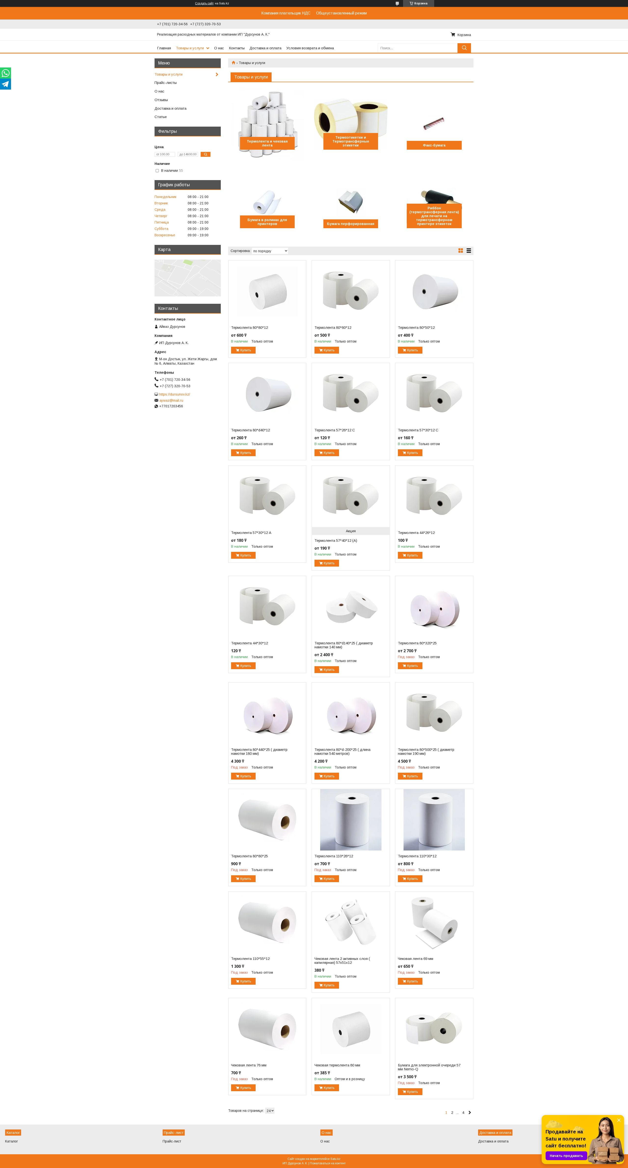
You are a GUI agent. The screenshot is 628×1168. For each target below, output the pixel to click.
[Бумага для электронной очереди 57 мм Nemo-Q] (434, 1029)
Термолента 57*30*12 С (418, 430)
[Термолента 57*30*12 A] (267, 496)
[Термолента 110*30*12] (434, 819)
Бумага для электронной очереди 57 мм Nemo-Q (429, 1067)
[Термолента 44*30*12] (267, 606)
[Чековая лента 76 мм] (267, 1029)
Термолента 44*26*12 (416, 533)
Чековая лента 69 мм (415, 959)
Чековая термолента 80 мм (337, 1065)
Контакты (237, 48)
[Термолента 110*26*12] (350, 819)
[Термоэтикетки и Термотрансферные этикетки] (351, 124)
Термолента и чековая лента (267, 143)
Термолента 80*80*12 (249, 328)
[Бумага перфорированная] (351, 202)
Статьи (161, 117)
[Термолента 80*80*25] (267, 819)
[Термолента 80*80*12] (267, 291)
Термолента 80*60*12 (332, 328)
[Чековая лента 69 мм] (434, 922)
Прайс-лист (172, 1141)
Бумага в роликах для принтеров (267, 222)
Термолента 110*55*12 (250, 959)
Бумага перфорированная (350, 224)
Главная (164, 48)
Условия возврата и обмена (310, 48)
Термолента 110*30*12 (417, 856)
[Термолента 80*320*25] (434, 606)
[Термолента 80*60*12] (350, 291)
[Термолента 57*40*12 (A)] (350, 496)
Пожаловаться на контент (328, 1163)
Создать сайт (204, 3)
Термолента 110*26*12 (333, 856)
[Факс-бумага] (434, 124)
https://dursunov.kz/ (174, 394)
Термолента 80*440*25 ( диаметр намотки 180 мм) (259, 752)
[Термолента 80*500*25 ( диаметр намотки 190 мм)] (434, 713)
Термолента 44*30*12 (249, 643)
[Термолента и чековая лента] (267, 124)
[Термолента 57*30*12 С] (434, 394)
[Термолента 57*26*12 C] (350, 394)
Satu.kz (335, 1159)
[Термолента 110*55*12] (267, 922)
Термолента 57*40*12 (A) (335, 541)
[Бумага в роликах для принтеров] (267, 202)
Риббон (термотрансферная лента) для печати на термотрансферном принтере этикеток (434, 216)
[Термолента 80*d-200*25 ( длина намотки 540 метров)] (350, 713)
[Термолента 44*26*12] (434, 496)
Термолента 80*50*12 (416, 328)
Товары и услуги (190, 48)
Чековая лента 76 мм (248, 1065)
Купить (245, 350)
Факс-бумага (434, 145)
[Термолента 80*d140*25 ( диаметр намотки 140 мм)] (350, 606)
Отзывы (161, 100)
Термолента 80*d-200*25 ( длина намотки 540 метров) (342, 752)
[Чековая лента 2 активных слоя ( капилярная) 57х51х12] (350, 922)
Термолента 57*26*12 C (334, 430)
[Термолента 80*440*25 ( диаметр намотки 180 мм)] (267, 713)
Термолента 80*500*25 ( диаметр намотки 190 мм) (426, 752)
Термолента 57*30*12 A (251, 533)
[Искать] (464, 48)
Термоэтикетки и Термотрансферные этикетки (350, 141)
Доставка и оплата (265, 48)
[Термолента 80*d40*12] (267, 394)
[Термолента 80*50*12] (434, 291)
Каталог (11, 1141)
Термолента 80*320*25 (417, 643)
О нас (219, 48)
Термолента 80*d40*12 (250, 430)
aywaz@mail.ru (171, 400)
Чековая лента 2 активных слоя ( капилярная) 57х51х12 (342, 961)
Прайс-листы (166, 82)
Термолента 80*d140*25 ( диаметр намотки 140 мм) (343, 645)
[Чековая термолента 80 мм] (350, 1029)
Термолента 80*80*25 (249, 856)
